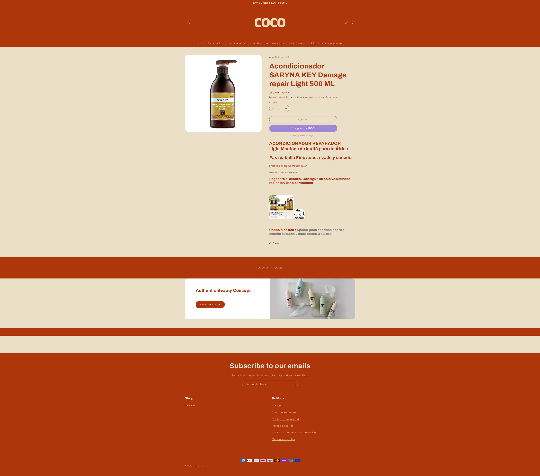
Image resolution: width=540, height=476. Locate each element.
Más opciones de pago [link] (303, 136)
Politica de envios (282, 426)
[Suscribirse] (294, 384)
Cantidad (273, 102)
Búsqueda (190, 406)
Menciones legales (283, 439)
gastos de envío (297, 97)
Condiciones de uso (284, 412)
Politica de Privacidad (285, 419)
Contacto (277, 405)
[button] (188, 22)
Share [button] (276, 243)
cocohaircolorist (199, 466)
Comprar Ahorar (210, 304)
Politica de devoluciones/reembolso (294, 432)
